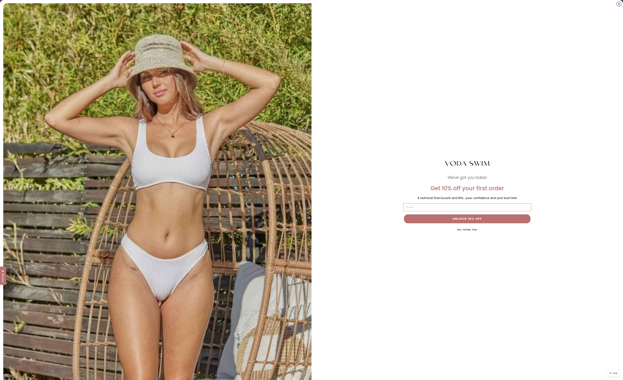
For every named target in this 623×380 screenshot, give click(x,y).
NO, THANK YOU (467, 230)
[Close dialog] (619, 4)
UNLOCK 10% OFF (467, 219)
